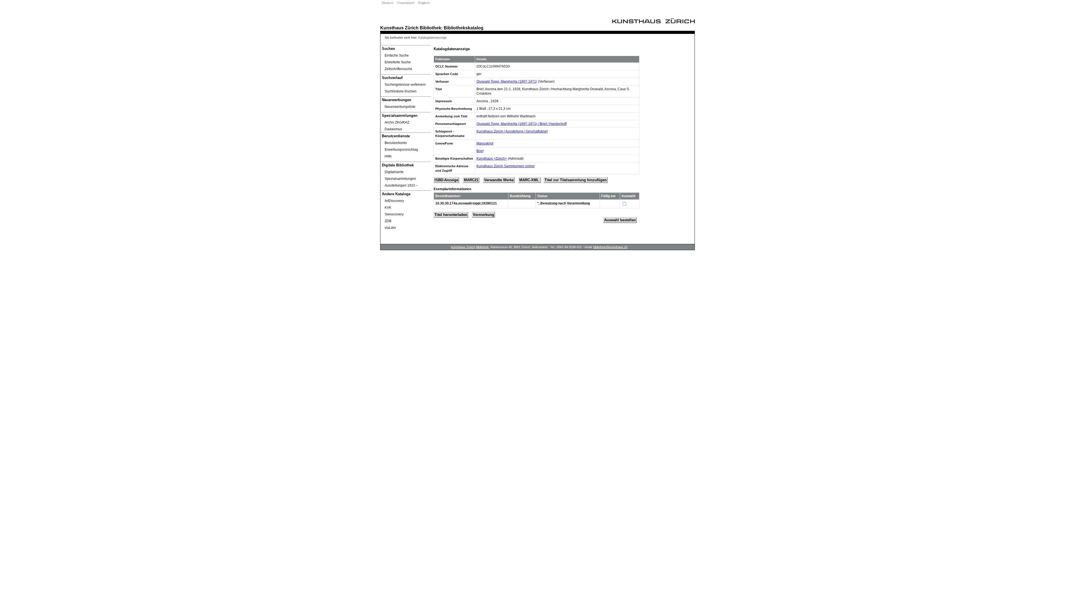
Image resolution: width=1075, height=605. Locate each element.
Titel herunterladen (450, 215)
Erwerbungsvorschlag (401, 150)
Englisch (424, 2)
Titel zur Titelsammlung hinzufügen (575, 180)
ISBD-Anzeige (446, 180)
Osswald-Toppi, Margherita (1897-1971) (506, 81)
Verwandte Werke (499, 180)
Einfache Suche (397, 55)
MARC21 (471, 180)
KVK (388, 208)
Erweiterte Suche (398, 62)
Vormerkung (483, 215)
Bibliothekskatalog (463, 27)
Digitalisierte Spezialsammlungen (400, 175)
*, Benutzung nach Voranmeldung (563, 203)
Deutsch (387, 2)
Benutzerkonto (396, 143)
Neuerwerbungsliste (400, 107)
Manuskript (484, 143)
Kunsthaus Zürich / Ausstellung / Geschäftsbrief (512, 131)
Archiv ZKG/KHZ (397, 122)
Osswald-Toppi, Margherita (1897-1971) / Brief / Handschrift (521, 124)
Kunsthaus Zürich (399, 27)
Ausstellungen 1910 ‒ (401, 185)
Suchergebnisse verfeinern (405, 85)
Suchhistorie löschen (401, 91)
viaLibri (390, 228)
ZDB (388, 221)
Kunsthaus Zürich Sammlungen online (505, 166)
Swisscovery (394, 214)
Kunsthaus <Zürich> (491, 158)
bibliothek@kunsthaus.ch (610, 247)
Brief (479, 151)
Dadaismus (393, 129)
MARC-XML (529, 180)
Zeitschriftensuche (398, 69)
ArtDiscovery (394, 201)
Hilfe (388, 156)
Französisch (405, 2)
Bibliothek (430, 27)
